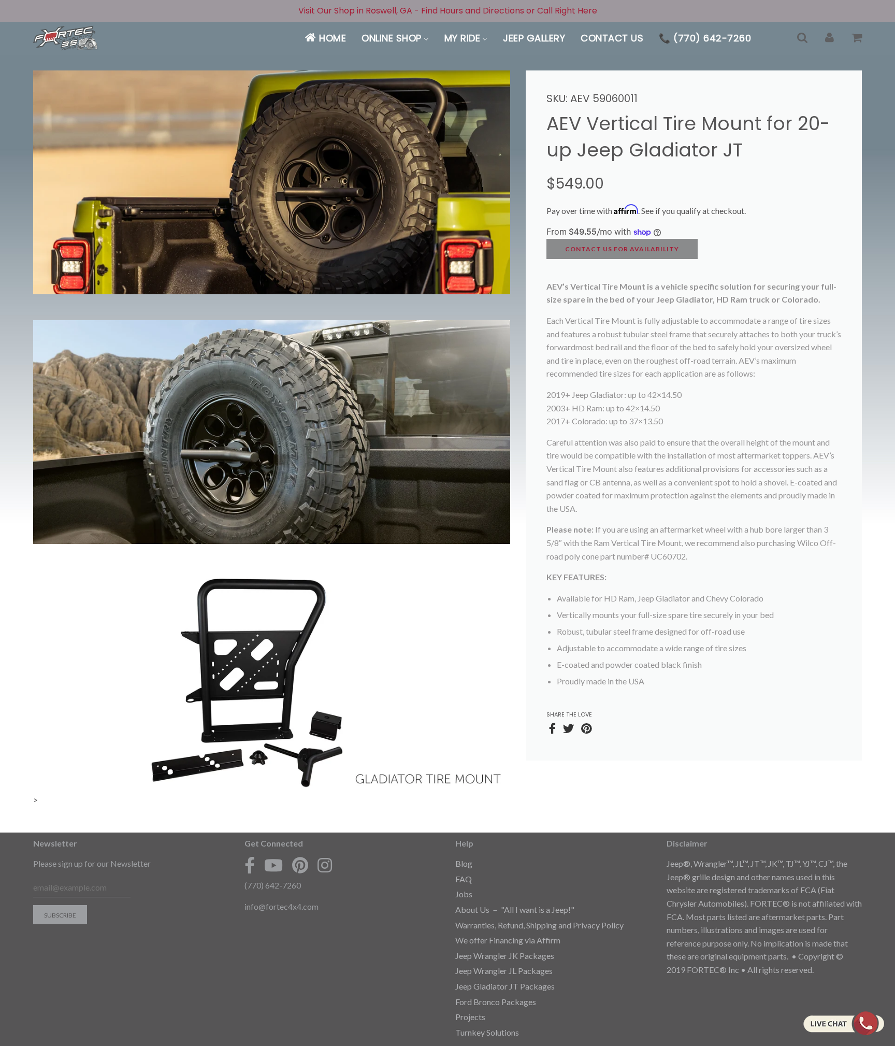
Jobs (463, 894)
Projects (470, 1017)
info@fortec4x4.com (281, 906)
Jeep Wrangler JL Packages (504, 971)
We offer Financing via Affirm (507, 940)
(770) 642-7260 (272, 885)
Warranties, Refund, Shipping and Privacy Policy (539, 925)
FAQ (463, 879)
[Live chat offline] (843, 1023)
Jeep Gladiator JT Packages (505, 986)
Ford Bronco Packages (495, 1002)
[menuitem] (325, 38)
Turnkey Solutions (487, 1032)
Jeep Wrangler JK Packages (504, 956)
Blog (463, 863)
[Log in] (829, 38)
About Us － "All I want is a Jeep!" (514, 909)
